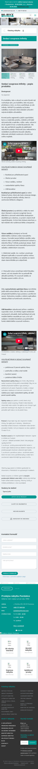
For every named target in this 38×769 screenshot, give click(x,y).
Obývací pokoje (6, 691)
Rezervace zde (23, 6)
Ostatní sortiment (26, 693)
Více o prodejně (18, 626)
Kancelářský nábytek (9, 714)
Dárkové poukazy (26, 710)
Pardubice (7, 588)
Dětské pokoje (6, 705)
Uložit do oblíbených (19, 504)
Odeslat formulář (9, 573)
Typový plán (7, 491)
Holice (17, 588)
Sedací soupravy (7, 693)
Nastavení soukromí (19, 765)
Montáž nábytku (7, 733)
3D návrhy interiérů (8, 730)
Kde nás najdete (19, 511)
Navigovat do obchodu (21, 518)
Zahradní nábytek (26, 696)
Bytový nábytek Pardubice (11, 763)
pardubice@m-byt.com (9, 10)
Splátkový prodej (7, 738)
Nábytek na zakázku (27, 707)
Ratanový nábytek (26, 691)
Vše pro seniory (26, 698)
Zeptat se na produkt (19, 496)
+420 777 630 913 (22, 10)
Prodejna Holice (7, 728)
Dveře (22, 701)
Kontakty (4, 743)
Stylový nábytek (7, 696)
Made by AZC (24, 763)
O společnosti (6, 723)
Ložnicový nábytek (8, 698)
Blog (3, 740)
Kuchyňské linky (7, 711)
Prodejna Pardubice (8, 725)
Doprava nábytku (7, 735)
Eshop (3, 746)
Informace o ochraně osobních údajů (14, 577)
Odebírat (32, 742)
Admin (32, 763)
